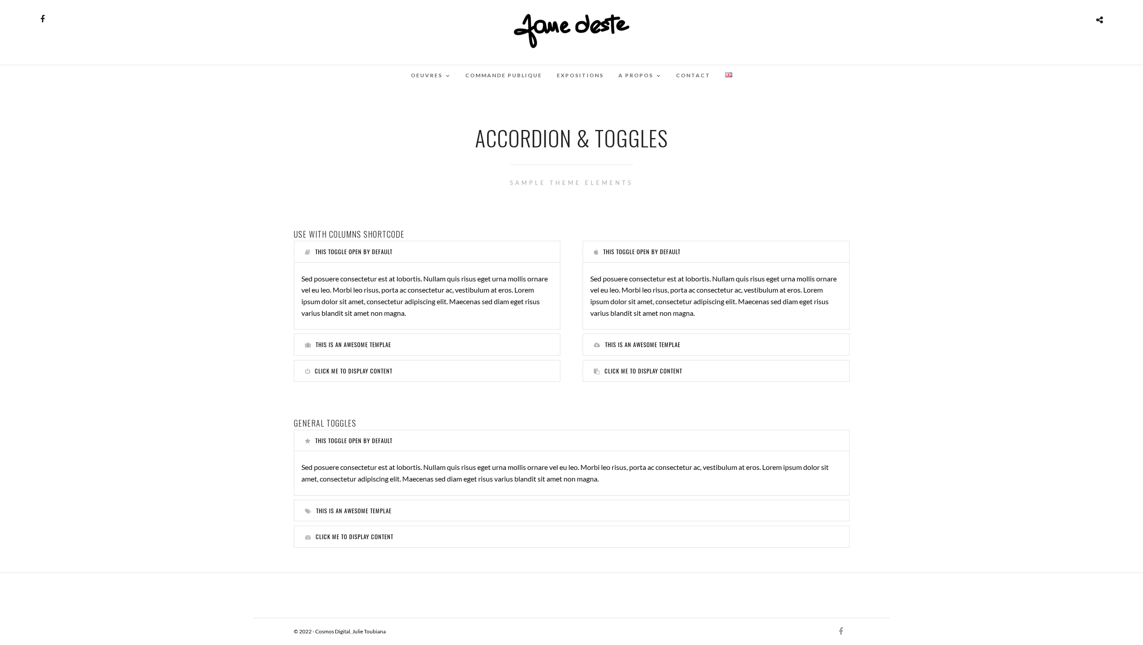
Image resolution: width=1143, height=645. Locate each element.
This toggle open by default (353, 251)
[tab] (427, 252)
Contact (693, 75)
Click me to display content (353, 370)
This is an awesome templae (353, 344)
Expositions (580, 75)
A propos (635, 75)
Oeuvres (426, 75)
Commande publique (503, 75)
